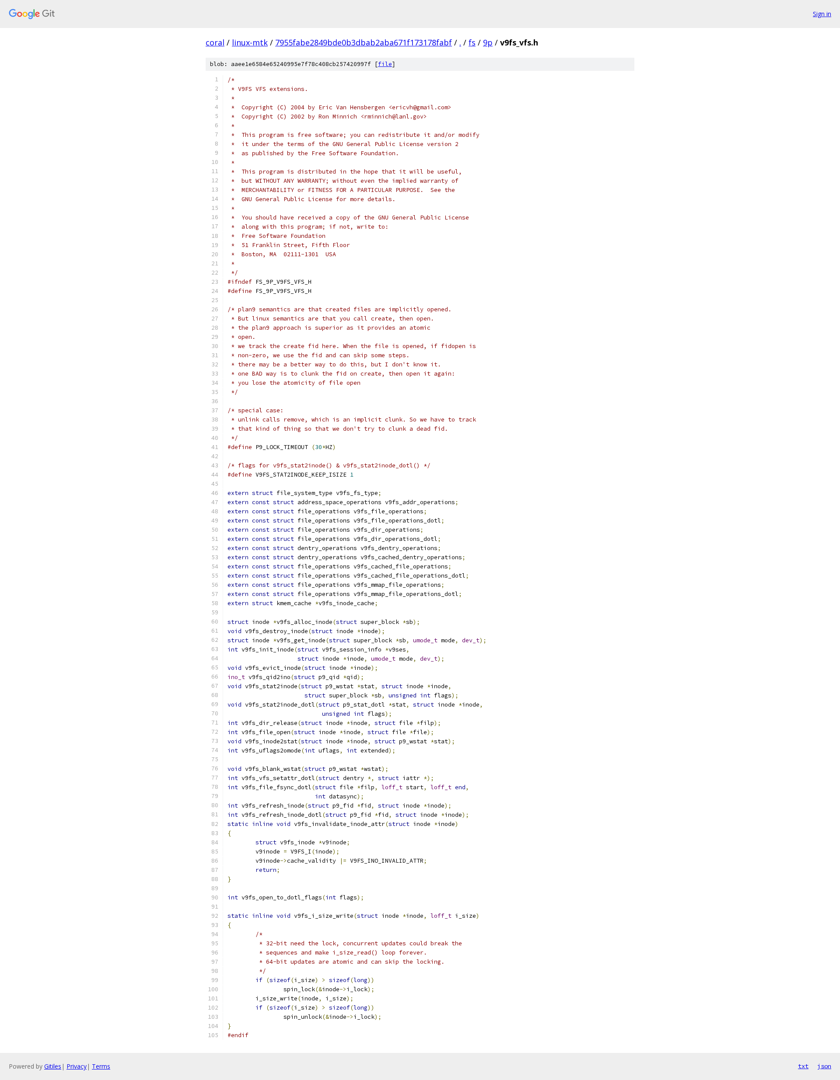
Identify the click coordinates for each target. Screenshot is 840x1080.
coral (215, 42)
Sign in (822, 14)
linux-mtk (250, 42)
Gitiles (52, 1066)
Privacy (76, 1066)
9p (488, 42)
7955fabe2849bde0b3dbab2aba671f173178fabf (363, 42)
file (385, 64)
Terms (101, 1066)
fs (472, 42)
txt (803, 1066)
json (824, 1066)
